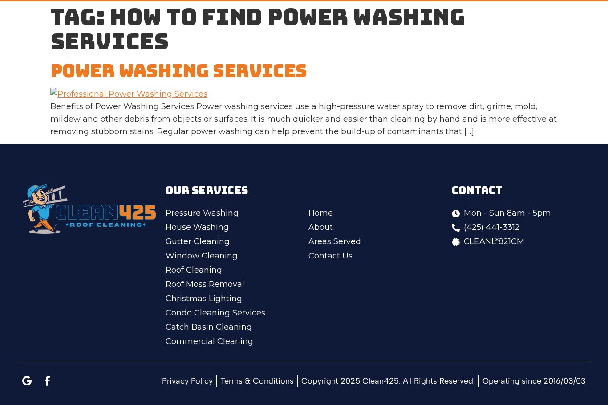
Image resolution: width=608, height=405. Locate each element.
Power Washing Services (178, 70)
